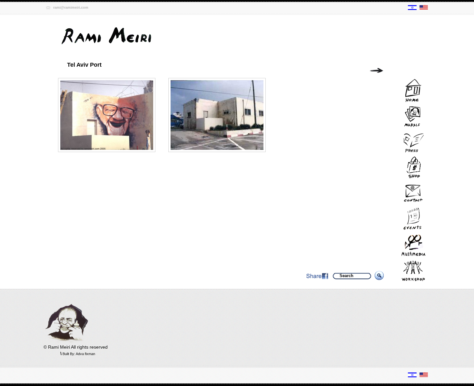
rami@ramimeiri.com (70, 7)
